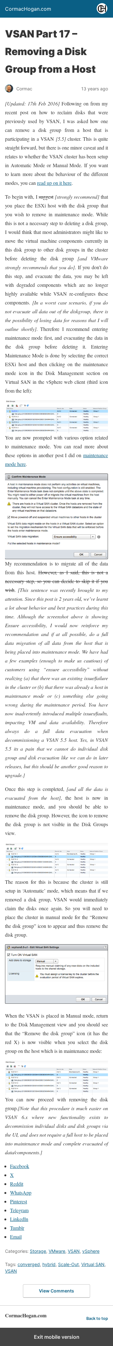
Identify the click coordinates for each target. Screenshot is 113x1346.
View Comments (56, 1290)
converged (29, 1264)
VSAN (74, 1251)
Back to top (97, 1318)
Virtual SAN (93, 1264)
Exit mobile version (56, 1337)
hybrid (49, 1264)
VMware (57, 1251)
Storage (38, 1251)
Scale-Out (68, 1264)
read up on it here (54, 182)
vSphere (91, 1251)
